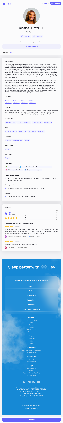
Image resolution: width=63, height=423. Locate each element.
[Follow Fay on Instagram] (24, 382)
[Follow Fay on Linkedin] (29, 382)
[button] (45, 3)
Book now (31, 420)
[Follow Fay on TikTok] (33, 382)
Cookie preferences (32, 408)
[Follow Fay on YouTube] (38, 382)
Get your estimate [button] (31, 46)
